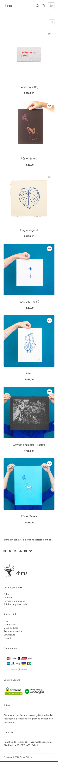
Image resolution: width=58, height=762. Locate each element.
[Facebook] (10, 551)
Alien (29, 373)
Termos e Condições (14, 601)
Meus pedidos (11, 628)
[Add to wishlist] (49, 34)
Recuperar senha (13, 631)
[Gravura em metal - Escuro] (29, 412)
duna (8, 5)
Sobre (7, 594)
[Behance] (15, 551)
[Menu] (51, 5)
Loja (6, 621)
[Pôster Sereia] (29, 126)
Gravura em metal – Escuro (29, 445)
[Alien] (29, 341)
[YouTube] (25, 551)
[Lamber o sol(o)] (29, 55)
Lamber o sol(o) (29, 87)
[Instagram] (5, 551)
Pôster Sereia (29, 158)
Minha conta (10, 624)
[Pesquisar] (37, 5)
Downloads (9, 634)
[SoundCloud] (20, 551)
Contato (8, 597)
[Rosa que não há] (29, 269)
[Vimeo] (30, 551)
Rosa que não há (29, 301)
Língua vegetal (29, 230)
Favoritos (8, 638)
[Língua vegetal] (29, 198)
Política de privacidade (15, 604)
